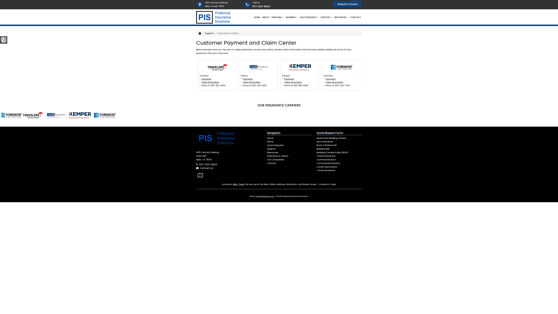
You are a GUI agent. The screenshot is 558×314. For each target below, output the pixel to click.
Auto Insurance (325, 141)
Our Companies (275, 159)
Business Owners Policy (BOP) (332, 152)
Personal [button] (276, 17)
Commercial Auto (326, 159)
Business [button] (291, 17)
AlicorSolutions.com (265, 196)
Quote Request (275, 145)
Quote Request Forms (330, 133)
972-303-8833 (261, 6)
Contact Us (206, 168)
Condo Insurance (326, 170)
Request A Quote (347, 4)
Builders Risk (323, 148)
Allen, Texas (238, 184)
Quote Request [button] (308, 17)
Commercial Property (328, 163)
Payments (206, 79)
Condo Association (327, 166)
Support (209, 33)
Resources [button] (340, 17)
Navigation (273, 133)
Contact (355, 17)
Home (257, 17)
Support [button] (326, 17)
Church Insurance (326, 155)
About (265, 17)
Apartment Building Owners (331, 138)
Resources (272, 152)
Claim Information (210, 82)
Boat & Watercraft (327, 145)
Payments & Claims (277, 155)
